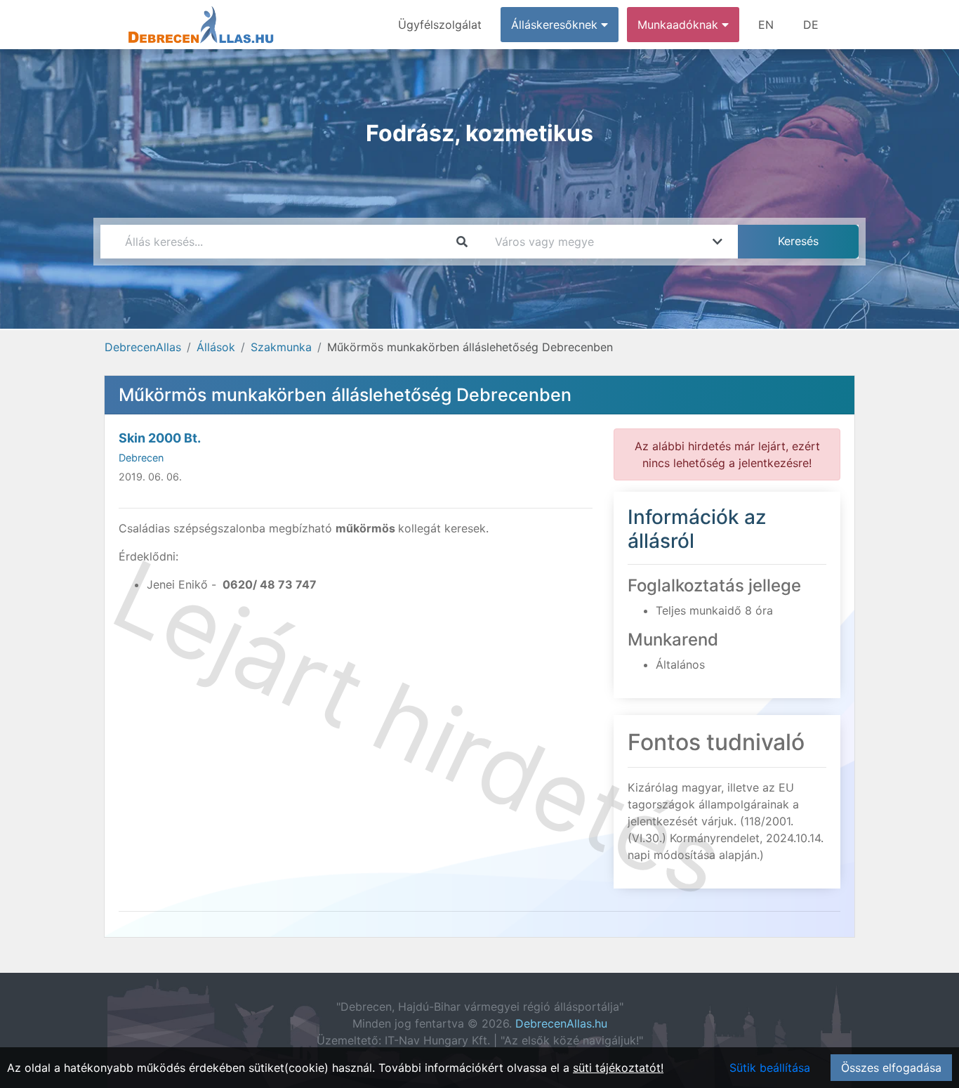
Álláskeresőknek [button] (556, 25)
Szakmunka (281, 347)
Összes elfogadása (891, 1068)
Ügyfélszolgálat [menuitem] (440, 25)
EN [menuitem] (766, 25)
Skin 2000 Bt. (160, 438)
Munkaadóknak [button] (679, 25)
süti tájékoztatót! (618, 1068)
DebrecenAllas (143, 347)
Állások (216, 347)
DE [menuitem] (811, 25)
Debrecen (141, 458)
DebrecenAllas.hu (561, 1023)
